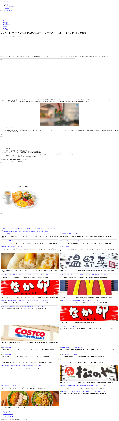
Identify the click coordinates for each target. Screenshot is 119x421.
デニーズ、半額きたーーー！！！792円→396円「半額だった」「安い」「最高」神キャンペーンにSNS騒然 (25, 356)
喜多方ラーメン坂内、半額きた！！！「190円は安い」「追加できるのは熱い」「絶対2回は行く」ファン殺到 (26, 388)
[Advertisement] (23, 15)
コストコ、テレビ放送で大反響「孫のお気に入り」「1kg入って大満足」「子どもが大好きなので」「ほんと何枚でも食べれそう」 (30, 343)
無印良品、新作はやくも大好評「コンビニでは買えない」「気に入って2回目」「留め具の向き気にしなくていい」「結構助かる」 (88, 350)
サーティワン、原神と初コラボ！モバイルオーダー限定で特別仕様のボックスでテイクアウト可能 (82, 388)
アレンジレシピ (8, 2)
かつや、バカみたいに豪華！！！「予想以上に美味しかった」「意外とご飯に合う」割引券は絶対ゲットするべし (27, 362)
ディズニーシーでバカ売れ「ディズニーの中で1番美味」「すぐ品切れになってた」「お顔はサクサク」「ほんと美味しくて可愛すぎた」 (88, 329)
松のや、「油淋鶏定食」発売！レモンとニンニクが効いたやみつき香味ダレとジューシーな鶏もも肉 (24, 308)
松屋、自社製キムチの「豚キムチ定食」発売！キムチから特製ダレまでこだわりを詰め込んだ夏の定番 (83, 393)
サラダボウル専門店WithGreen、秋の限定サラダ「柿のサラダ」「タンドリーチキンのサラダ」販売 (24, 407)
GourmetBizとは (6, 411)
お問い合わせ (6, 412)
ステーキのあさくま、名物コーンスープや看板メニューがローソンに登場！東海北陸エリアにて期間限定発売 (84, 277)
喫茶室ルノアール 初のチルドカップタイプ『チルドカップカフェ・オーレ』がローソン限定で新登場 (25, 231)
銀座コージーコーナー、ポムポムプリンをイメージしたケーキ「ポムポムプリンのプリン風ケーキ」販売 (83, 302)
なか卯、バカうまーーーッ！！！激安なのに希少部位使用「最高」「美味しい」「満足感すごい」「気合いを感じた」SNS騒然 (30, 297)
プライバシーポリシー (8, 414)
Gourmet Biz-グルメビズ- (7, 416)
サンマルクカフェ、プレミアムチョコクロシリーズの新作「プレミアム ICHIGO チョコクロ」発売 (82, 362)
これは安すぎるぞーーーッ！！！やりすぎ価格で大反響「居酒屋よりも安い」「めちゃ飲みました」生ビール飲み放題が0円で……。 (87, 271)
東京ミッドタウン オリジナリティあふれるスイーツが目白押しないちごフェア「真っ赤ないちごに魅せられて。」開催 (29, 228)
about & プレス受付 (9, 6)
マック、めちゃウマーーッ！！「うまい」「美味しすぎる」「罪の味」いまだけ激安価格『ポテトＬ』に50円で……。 (86, 297)
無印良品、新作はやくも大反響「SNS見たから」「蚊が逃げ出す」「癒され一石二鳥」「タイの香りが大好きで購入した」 (29, 249)
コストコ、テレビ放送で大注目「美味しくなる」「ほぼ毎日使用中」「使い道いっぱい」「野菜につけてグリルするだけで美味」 (88, 249)
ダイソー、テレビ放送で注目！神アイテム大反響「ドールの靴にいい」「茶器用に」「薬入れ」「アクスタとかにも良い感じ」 (30, 243)
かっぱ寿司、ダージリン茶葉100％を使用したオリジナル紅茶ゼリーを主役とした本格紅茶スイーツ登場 (25, 277)
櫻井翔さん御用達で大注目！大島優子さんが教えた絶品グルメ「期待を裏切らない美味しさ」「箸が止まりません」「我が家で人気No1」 (30, 271)
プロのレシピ (8, 1)
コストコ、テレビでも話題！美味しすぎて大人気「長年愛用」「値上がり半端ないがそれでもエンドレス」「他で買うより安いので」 (30, 237)
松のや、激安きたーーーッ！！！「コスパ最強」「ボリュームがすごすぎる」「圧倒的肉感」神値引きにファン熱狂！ (86, 382)
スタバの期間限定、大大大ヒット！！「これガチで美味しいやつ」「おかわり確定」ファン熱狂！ (82, 356)
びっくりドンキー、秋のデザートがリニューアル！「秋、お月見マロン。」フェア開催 (21, 368)
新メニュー (7, 4)
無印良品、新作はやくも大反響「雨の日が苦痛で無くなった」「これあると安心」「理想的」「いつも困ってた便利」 (86, 236)
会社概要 (7, 8)
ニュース (7, 5)
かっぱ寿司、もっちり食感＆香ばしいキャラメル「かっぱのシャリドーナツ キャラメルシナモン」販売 (25, 302)
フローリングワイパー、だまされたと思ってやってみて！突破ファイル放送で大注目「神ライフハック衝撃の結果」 (86, 243)
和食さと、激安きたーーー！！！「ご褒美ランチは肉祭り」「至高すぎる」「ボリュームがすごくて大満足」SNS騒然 (28, 349)
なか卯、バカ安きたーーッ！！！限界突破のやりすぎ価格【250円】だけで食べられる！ (80, 322)
